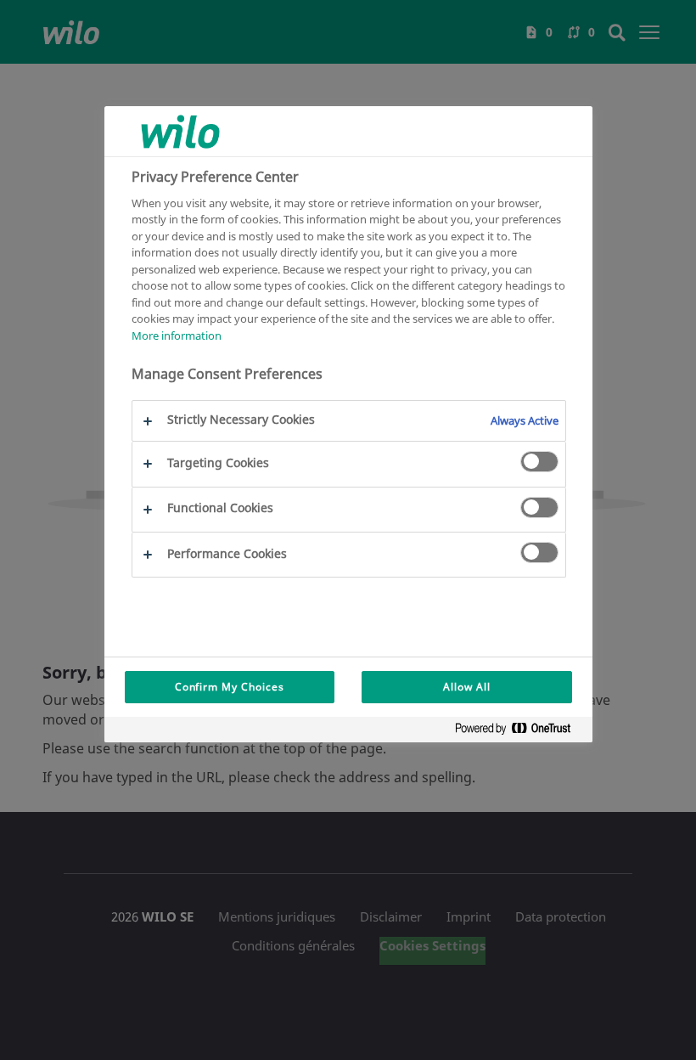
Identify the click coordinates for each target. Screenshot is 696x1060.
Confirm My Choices (229, 686)
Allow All (467, 686)
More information (177, 335)
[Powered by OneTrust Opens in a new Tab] (519, 731)
